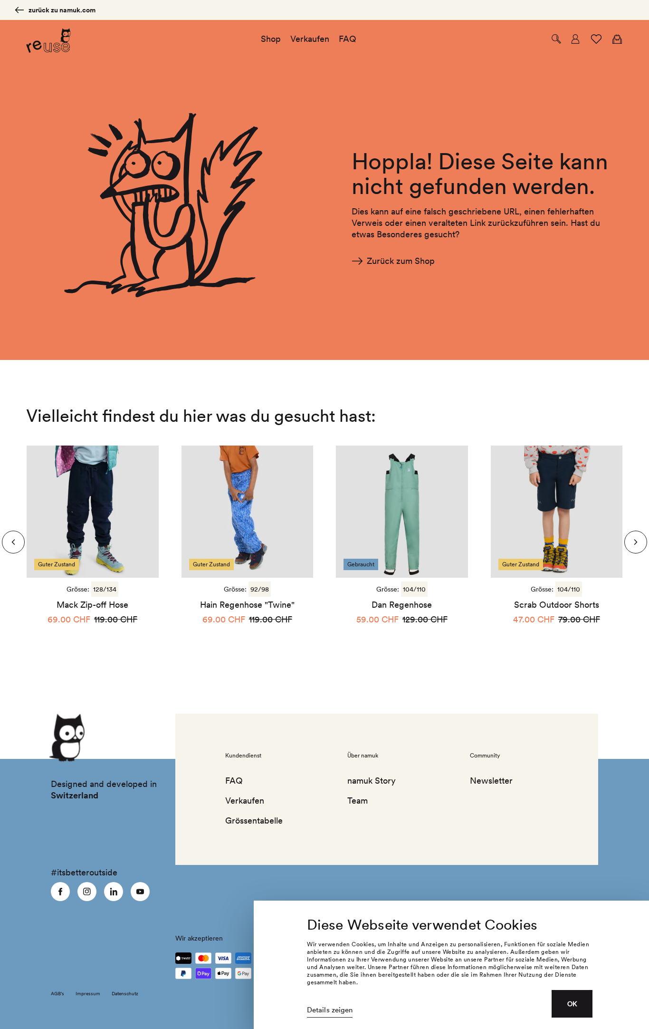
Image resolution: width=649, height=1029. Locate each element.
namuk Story (371, 781)
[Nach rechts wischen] (13, 542)
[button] (556, 39)
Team (357, 801)
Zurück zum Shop (401, 261)
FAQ (234, 781)
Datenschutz (125, 993)
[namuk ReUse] (48, 39)
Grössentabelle (254, 820)
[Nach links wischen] (635, 542)
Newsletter (491, 781)
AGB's (57, 993)
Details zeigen (330, 1010)
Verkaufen (244, 801)
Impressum (88, 993)
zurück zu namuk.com (62, 10)
